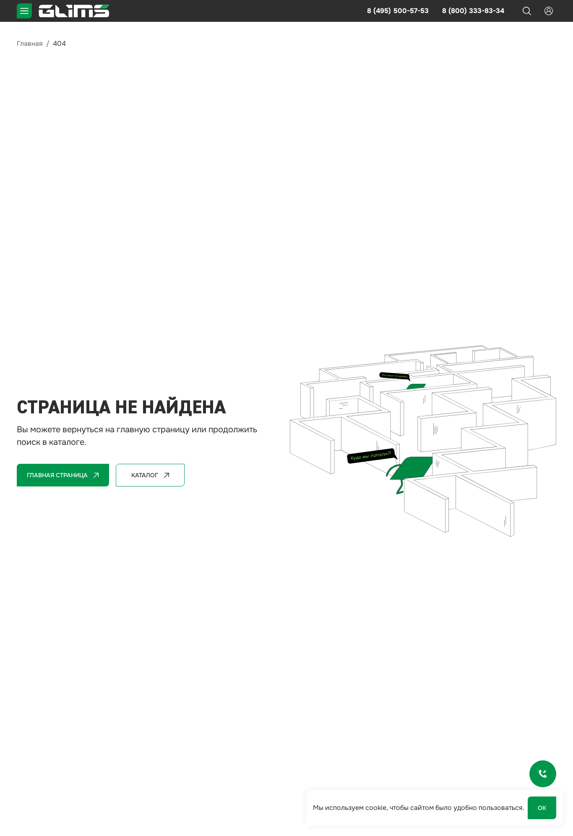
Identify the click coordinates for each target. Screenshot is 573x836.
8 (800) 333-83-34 (473, 10)
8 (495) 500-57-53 (398, 10)
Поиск (526, 10)
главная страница (57, 475)
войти (548, 10)
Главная (30, 43)
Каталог (144, 475)
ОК (542, 808)
